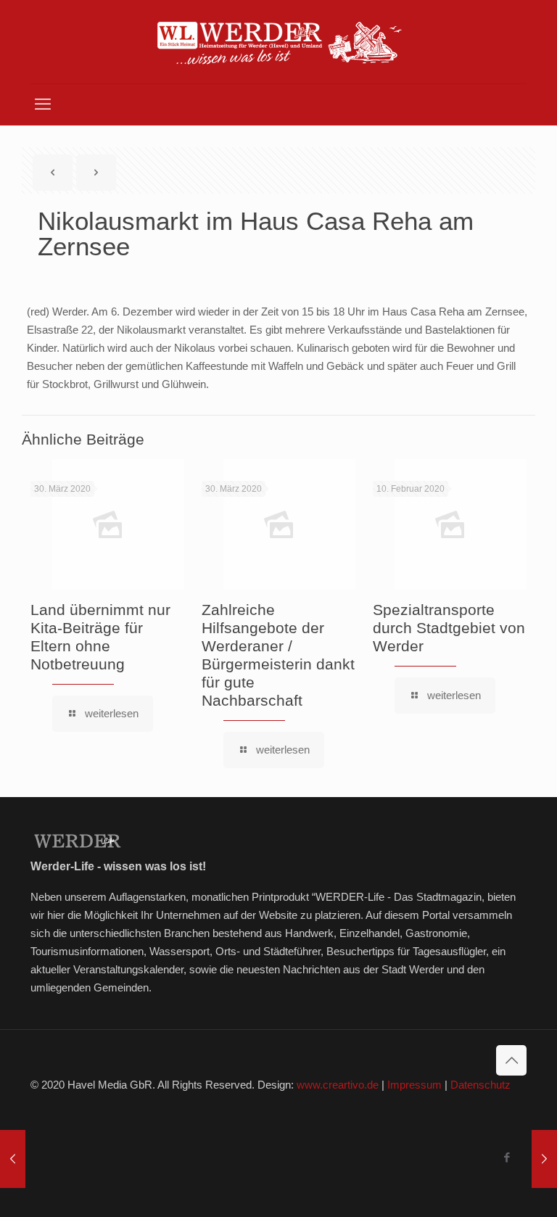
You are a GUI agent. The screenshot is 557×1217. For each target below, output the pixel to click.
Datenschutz (480, 1084)
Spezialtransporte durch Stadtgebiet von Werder (449, 627)
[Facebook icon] (506, 1157)
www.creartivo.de (338, 1084)
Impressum (414, 1084)
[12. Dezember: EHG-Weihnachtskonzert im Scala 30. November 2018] (544, 1159)
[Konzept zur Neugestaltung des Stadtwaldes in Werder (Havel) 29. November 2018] (12, 1159)
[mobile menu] (42, 104)
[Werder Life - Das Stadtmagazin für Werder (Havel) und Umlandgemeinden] (278, 41)
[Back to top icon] (511, 1060)
